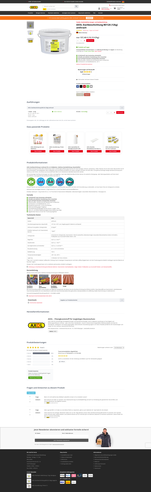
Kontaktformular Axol (66, 455)
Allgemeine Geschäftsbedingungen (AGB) (105, 455)
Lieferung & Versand (100, 464)
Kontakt (100, 13)
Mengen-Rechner (40, 13)
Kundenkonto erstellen (67, 461)
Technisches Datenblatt (36, 302)
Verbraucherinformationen (102, 459)
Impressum (98, 468)
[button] (77, 86)
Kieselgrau (80, 94)
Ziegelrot (87, 94)
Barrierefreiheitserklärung (101, 457)
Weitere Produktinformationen (84, 64)
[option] (38, 143)
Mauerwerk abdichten (84, 13)
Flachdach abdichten (53, 13)
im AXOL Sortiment (49, 9)
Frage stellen (31, 393)
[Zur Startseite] (34, 7)
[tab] (75, 108)
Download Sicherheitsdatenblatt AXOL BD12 (40, 296)
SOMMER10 (89, 18)
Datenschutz (98, 466)
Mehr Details (98, 51)
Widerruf (97, 461)
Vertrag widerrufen (66, 464)
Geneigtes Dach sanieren (68, 13)
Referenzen (64, 459)
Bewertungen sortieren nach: (105, 347)
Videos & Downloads (66, 457)
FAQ (94, 13)
